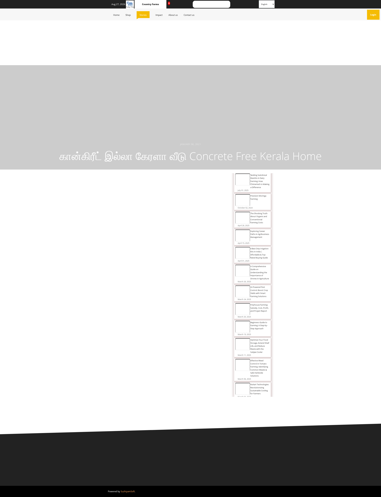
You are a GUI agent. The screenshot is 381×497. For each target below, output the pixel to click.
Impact (160, 14)
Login (374, 14)
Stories (145, 14)
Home (117, 14)
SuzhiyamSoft (128, 491)
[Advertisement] (190, 43)
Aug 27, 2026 (117, 4)
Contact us (190, 14)
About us (174, 14)
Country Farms (150, 4)
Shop (129, 14)
